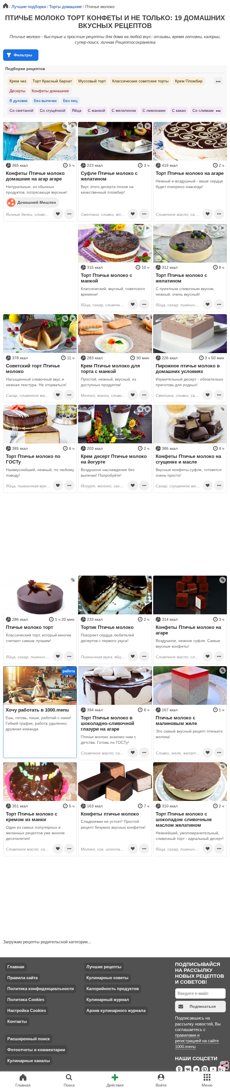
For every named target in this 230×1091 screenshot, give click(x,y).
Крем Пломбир (189, 81)
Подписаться (203, 1006)
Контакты (17, 1021)
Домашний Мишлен (36, 202)
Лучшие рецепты (103, 966)
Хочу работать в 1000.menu (37, 709)
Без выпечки (45, 100)
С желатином (124, 110)
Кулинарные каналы (28, 1060)
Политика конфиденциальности (40, 988)
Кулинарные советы (107, 977)
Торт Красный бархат (52, 81)
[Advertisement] (40, 259)
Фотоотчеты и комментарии (36, 1049)
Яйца (76, 110)
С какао (179, 110)
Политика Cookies (25, 999)
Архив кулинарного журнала (116, 1010)
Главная (15, 966)
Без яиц (70, 100)
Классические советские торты (140, 81)
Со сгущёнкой (52, 110)
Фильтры (23, 55)
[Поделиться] (224, 1065)
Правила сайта (22, 977)
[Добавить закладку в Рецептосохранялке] (58, 214)
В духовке (18, 100)
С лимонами (153, 110)
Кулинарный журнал (107, 999)
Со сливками (204, 110)
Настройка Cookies (26, 1010)
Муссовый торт (92, 81)
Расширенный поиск (28, 1038)
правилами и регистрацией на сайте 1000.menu (197, 1041)
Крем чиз (18, 81)
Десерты (17, 91)
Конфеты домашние (50, 91)
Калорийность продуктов (112, 988)
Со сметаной (21, 110)
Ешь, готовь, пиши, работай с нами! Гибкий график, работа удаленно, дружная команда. (38, 723)
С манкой (96, 110)
